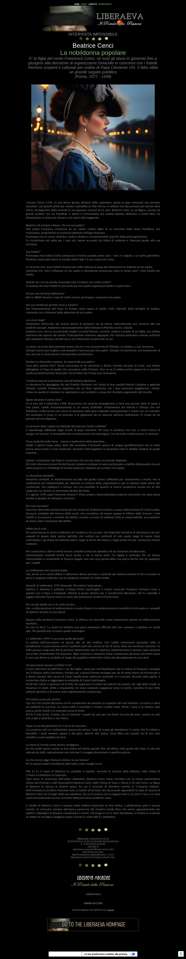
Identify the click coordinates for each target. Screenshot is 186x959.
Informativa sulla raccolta (65, 954)
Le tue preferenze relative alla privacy (105, 954)
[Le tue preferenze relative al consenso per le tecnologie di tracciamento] (181, 954)
